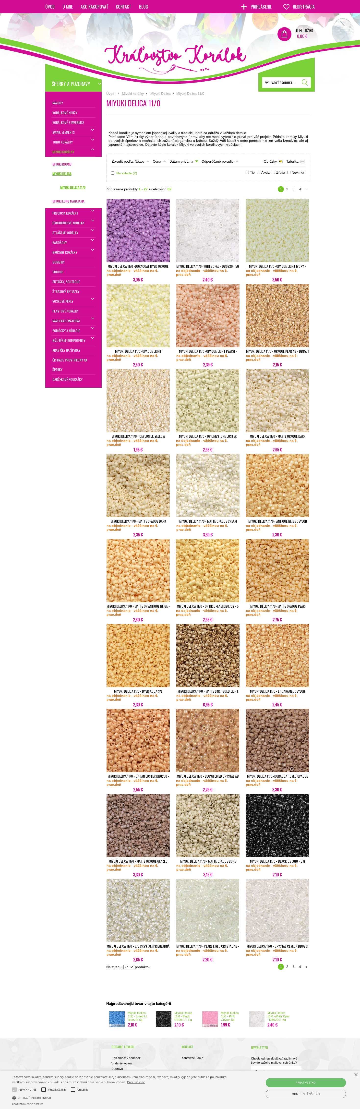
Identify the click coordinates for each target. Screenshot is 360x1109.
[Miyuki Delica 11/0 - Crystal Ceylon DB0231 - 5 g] (277, 941)
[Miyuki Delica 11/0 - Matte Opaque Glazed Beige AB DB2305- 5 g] (138, 856)
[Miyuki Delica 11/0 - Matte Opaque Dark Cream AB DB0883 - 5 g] (277, 431)
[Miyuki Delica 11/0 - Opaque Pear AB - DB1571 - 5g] (277, 346)
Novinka (298, 172)
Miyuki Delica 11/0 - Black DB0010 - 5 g (183, 1016)
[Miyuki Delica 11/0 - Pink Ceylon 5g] (210, 1026)
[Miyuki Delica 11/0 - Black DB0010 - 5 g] (277, 856)
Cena (157, 161)
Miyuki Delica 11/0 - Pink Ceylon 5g (230, 1016)
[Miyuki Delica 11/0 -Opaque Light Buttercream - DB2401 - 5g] (138, 346)
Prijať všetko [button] (306, 1082)
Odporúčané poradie (218, 161)
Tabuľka (292, 161)
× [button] (356, 1075)
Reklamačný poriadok (126, 1058)
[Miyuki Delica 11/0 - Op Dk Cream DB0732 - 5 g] (207, 601)
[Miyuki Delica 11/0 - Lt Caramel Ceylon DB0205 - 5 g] (277, 686)
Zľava (280, 172)
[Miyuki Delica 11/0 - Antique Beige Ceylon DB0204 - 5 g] (277, 516)
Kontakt (123, 6)
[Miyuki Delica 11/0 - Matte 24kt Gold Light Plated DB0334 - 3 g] (208, 686)
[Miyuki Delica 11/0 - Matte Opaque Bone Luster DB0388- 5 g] (208, 856)
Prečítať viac (136, 1082)
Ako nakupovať (94, 6)
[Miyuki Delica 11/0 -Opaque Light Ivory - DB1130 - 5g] (277, 261)
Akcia (265, 172)
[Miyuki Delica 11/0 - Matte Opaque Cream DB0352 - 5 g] (208, 516)
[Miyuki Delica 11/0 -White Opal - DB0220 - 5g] (207, 261)
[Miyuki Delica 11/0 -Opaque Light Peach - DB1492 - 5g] (208, 346)
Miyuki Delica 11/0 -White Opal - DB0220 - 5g (278, 1016)
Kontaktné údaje (192, 1058)
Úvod (50, 6)
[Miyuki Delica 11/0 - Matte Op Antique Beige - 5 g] (138, 601)
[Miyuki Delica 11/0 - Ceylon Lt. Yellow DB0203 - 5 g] (138, 431)
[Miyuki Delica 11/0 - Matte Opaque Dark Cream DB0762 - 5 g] (138, 516)
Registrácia (304, 6)
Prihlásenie (262, 6)
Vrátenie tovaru (121, 1063)
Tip (252, 172)
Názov (139, 161)
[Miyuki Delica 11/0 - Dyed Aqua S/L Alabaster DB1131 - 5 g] (138, 686)
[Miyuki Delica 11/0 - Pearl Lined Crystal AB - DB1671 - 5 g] (207, 941)
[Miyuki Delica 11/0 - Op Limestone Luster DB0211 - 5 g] (207, 431)
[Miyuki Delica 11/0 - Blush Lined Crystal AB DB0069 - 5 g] (207, 771)
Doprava (117, 1069)
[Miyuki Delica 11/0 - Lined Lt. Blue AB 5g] (117, 1026)
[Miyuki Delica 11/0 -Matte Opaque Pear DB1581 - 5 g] (277, 601)
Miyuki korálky (133, 94)
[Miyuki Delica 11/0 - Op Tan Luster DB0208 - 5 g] (138, 771)
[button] (121, 1097)
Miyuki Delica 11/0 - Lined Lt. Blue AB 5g (137, 1016)
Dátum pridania (181, 161)
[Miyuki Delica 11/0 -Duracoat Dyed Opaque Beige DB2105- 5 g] (277, 771)
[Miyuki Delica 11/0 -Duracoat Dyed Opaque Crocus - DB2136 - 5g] (138, 261)
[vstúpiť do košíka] (284, 34)
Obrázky (270, 161)
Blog (143, 6)
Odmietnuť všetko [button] (306, 1094)
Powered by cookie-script (27, 1104)
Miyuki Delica (160, 94)
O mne (67, 6)
